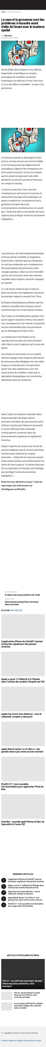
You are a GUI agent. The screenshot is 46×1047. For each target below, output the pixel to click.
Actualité (16, 610)
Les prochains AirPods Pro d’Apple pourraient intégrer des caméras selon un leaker (28, 1005)
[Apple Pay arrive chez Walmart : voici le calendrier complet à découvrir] (23, 699)
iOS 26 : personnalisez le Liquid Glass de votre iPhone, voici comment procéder (27, 995)
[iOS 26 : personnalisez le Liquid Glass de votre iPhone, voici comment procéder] (6, 996)
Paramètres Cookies (32, 1041)
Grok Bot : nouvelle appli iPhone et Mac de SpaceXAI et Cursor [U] (22, 823)
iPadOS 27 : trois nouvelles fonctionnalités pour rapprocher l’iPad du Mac (22, 787)
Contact (4, 1041)
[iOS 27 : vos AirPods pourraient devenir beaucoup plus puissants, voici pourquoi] (23, 974)
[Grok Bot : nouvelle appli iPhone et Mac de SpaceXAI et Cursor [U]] (23, 806)
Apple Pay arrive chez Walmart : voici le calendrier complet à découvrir (21, 715)
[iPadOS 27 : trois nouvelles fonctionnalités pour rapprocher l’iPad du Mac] (23, 769)
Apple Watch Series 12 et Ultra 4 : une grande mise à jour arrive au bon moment (22, 750)
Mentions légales (16, 1041)
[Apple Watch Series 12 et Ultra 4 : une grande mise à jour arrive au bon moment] (23, 734)
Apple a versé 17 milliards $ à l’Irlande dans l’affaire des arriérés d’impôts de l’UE (22, 680)
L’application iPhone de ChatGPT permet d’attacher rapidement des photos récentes (22, 644)
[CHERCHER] (43, 4)
